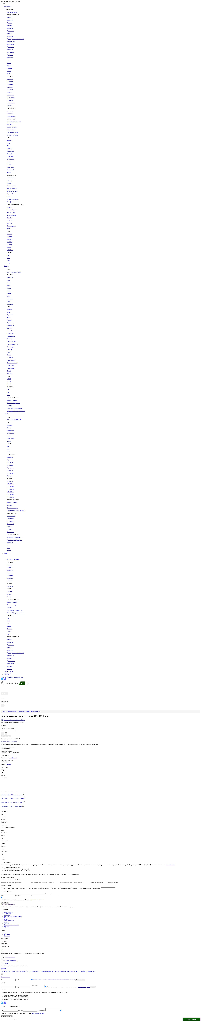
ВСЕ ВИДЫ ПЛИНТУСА (14, 272)
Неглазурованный (12, 188)
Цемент (9, 301)
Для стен (9, 25)
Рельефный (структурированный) (16, 613)
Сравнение (7, 936)
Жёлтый (9, 145)
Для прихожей (11, 41)
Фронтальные (10, 532)
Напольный (10, 113)
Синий (9, 164)
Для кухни (10, 20)
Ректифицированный (12, 202)
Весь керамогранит (12, 12)
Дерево (9, 285)
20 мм (8, 263)
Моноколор (10, 277)
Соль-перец (10, 100)
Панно (8, 597)
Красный (9, 153)
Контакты (6, 923)
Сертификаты (7, 913)
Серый (9, 161)
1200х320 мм (10, 486)
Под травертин (11, 97)
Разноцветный (11, 336)
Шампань (9, 373)
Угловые (9, 529)
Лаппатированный (12, 400)
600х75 (9, 381)
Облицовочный (11, 116)
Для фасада (10, 55)
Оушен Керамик (11, 226)
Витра (8, 228)
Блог (5, 927)
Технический (10, 524)
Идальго (9, 207)
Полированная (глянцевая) (14, 121)
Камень (9, 288)
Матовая (9, 124)
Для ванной (10, 17)
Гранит (9, 282)
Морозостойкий (11, 177)
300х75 (9, 379)
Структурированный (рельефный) (16, 411)
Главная (4, 711)
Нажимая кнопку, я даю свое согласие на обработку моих (47, 979)
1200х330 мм (10, 489)
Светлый (9, 349)
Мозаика (9, 626)
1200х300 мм (10, 484)
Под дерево (10, 79)
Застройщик (46, 888)
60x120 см (9, 239)
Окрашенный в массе (12, 199)
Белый (8, 143)
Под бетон (9, 87)
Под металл (10, 92)
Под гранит (10, 570)
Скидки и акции (8, 912)
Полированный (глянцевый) (14, 610)
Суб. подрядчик (65, 888)
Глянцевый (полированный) (14, 408)
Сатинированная (11, 129)
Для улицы (10, 49)
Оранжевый (10, 156)
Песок (8, 296)
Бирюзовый (10, 314)
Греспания (9, 220)
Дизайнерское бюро (21, 888)
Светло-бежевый (11, 341)
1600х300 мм (10, 492)
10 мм (8, 258)
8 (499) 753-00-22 (5, 677)
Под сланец (10, 470)
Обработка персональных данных (13, 916)
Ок (2, 974)
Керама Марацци (11, 215)
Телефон (20, 1010)
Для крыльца (10, 36)
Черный (9, 172)
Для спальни (10, 44)
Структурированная (12, 132)
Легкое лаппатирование (13, 403)
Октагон (9, 594)
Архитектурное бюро (8, 888)
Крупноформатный (12, 191)
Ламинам (9, 223)
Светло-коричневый (12, 344)
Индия (8, 65)
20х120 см (9, 242)
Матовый (9, 405)
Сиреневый (10, 357)
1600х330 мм (10, 497)
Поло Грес (9, 218)
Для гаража (10, 28)
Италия (9, 71)
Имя (2, 1010)
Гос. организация (76, 888)
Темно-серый (10, 167)
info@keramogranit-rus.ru (16, 677)
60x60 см (9, 236)
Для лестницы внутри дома (14, 540)
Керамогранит (12, 711)
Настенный (10, 111)
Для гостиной (10, 31)
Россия (9, 63)
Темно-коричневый (12, 363)
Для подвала (10, 655)
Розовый (9, 339)
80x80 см (9, 244)
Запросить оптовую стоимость (9, 741)
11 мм (8, 260)
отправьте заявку (170, 865)
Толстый (9, 180)
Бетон (8, 280)
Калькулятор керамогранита (11, 925)
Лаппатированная (11, 127)
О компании (7, 915)
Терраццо (9, 105)
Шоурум (6, 922)
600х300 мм (10, 481)
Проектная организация (34, 888)
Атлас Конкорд (11, 212)
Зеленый (9, 148)
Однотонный (10, 95)
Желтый (9, 317)
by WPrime (3, 968)
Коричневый (10, 151)
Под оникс (10, 89)
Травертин (10, 298)
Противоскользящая (12, 135)
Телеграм (5, 963)
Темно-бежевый (11, 360)
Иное (99, 888)
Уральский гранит (12, 210)
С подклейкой (10, 521)
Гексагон (9, 591)
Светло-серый (10, 159)
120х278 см (10, 250)
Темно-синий (10, 368)
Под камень (10, 84)
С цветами (10, 580)
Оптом (9, 196)
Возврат (6, 919)
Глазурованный (11, 185)
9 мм (8, 255)
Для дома (9, 33)
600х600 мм (10, 586)
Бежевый (9, 140)
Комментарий (41, 1010)
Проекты (6, 926)
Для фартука (10, 52)
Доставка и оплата (9, 920)
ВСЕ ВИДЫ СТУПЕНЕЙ (14, 419)
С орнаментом (11, 103)
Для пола (9, 23)
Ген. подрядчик (55, 888)
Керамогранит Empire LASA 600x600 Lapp (29, 711)
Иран (8, 73)
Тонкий (9, 183)
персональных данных (38, 899)
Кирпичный (10, 322)
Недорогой (10, 194)
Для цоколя (10, 57)
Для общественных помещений (15, 39)
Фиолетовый (10, 169)
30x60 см (9, 234)
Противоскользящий (12, 508)
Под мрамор (10, 81)
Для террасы (10, 47)
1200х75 (9, 384)
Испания (9, 68)
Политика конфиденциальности (12, 917)
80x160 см (9, 247)
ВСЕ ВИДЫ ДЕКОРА (13, 559)
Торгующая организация (89, 888)
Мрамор (9, 293)
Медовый (9, 331)
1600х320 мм (10, 494)
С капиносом (10, 518)
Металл (9, 290)
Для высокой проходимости (14, 537)
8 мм (8, 389)
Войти (5, 933)
